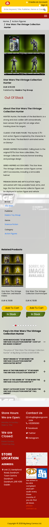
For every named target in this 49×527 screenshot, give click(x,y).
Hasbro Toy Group (12, 215)
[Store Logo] (8, 3)
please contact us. (31, 507)
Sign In (44, 5)
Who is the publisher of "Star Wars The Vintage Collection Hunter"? (21, 371)
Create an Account (37, 2)
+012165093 (33, 423)
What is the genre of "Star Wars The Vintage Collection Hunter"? (21, 380)
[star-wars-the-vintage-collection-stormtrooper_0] (36, 271)
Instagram (33, 438)
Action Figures (19, 21)
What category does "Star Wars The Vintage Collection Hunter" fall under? (22, 391)
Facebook (33, 428)
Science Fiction (11, 224)
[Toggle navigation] (45, 16)
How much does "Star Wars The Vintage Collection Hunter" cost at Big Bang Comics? (22, 342)
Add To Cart (12, 307)
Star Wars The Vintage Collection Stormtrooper (36, 292)
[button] (13, 325)
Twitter (32, 433)
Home (6, 21)
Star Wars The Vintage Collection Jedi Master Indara (11, 293)
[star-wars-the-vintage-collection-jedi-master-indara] (12, 270)
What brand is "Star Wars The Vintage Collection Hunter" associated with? (18, 361)
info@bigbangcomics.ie (38, 419)
